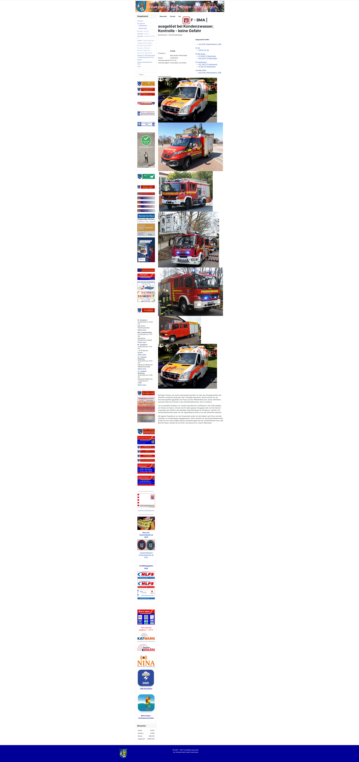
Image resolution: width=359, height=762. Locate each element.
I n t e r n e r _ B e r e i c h (144, 53)
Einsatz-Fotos (143, 28)
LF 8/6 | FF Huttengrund (206, 67)
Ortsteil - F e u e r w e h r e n (145, 40)
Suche (139, 66)
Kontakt (139, 59)
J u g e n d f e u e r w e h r (144, 43)
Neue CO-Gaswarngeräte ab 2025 (146, 535)
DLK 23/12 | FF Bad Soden (207, 58)
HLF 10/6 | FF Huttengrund (207, 64)
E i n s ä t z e (141, 23)
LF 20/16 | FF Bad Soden (207, 56)
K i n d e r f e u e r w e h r (144, 45)
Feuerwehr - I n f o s (143, 34)
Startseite (140, 21)
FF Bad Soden (200, 54)
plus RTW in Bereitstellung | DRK (209, 44)
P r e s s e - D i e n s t (143, 48)
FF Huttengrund (201, 62)
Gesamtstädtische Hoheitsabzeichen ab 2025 (146, 555)
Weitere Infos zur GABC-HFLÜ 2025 (146, 510)
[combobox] (146, 74)
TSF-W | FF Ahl (203, 50)
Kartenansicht (143, 25)
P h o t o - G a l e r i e (143, 50)
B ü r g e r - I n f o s (143, 31)
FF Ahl (197, 48)
